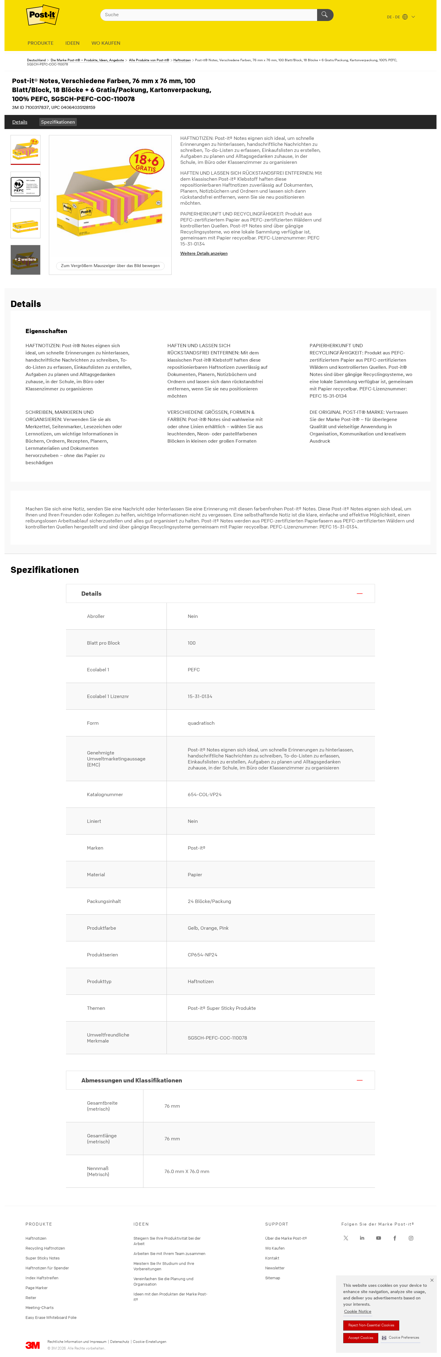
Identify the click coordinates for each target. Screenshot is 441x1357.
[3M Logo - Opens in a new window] (42, 15)
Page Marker (37, 1287)
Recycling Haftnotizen (45, 1248)
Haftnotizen (36, 1238)
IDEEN (72, 43)
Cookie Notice (357, 1312)
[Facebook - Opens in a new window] (394, 1238)
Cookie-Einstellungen (149, 1342)
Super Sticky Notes (43, 1258)
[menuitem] (19, 122)
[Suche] (325, 15)
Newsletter (275, 1267)
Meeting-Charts (40, 1307)
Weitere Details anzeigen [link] (204, 253)
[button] (400, 1338)
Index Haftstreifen (42, 1277)
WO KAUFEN (106, 43)
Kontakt (272, 1258)
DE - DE (394, 17)
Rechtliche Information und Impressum (76, 1342)
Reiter (31, 1297)
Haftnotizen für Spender (47, 1267)
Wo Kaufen (275, 1248)
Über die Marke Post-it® (286, 1238)
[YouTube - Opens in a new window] (378, 1238)
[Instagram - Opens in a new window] (411, 1238)
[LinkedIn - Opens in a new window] (362, 1238)
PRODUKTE (40, 43)
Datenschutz (119, 1342)
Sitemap (272, 1277)
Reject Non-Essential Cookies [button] (371, 1325)
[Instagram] (345, 1238)
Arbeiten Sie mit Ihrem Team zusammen (170, 1253)
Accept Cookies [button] (360, 1338)
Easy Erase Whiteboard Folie (51, 1317)
